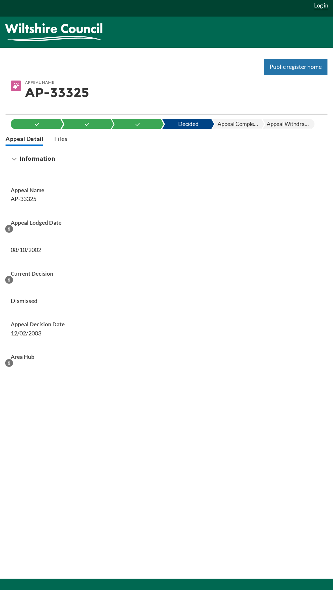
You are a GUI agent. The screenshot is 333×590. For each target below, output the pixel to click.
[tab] (24, 139)
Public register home (296, 66)
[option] (37, 124)
